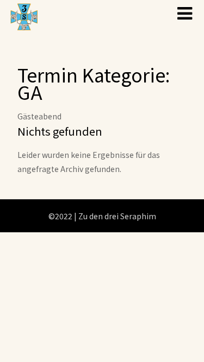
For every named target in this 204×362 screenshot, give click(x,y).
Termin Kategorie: (93, 83)
